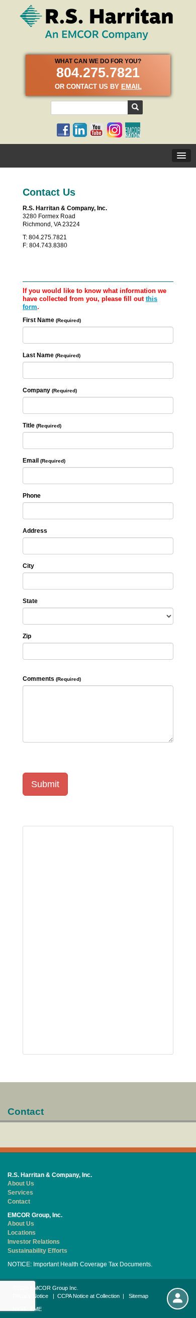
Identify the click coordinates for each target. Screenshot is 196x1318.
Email (31, 460)
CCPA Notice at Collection (88, 1296)
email (131, 86)
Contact (19, 1201)
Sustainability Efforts (37, 1250)
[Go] (135, 107)
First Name (38, 320)
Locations (22, 1232)
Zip (27, 636)
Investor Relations (34, 1241)
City (28, 565)
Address (35, 530)
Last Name (38, 355)
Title (29, 425)
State (30, 601)
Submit (45, 784)
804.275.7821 (98, 72)
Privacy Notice (30, 1296)
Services (20, 1192)
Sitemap (138, 1296)
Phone (32, 495)
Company (36, 390)
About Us (21, 1183)
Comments (38, 678)
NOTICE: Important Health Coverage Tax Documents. (80, 1264)
